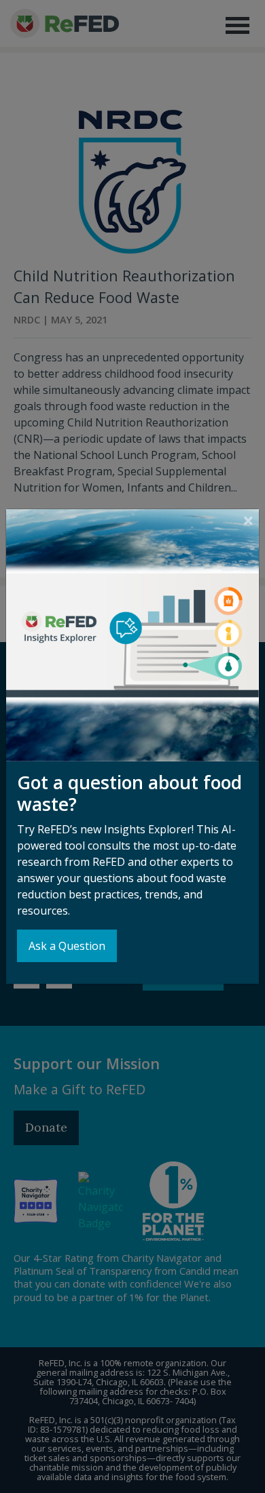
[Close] (248, 520)
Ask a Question (67, 945)
